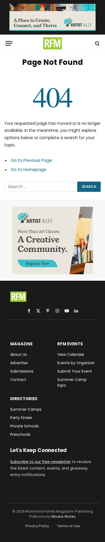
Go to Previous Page (31, 160)
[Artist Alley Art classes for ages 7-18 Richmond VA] (52, 17)
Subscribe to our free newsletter (40, 461)
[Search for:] (41, 187)
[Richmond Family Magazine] (52, 43)
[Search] (97, 43)
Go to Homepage (28, 169)
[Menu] (8, 43)
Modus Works (63, 516)
